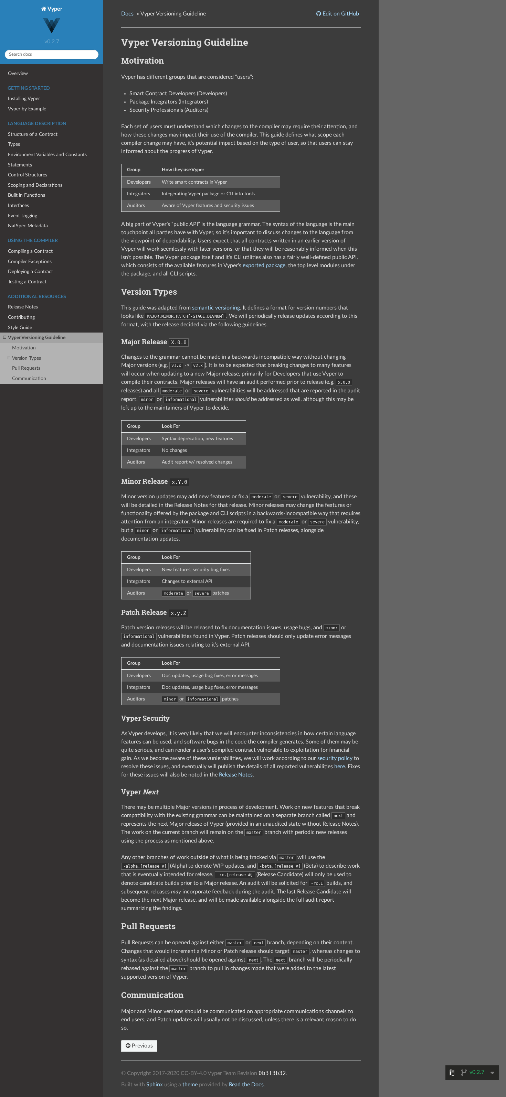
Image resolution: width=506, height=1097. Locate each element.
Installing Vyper (24, 98)
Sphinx (154, 1084)
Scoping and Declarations (35, 185)
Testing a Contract (27, 281)
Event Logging (22, 215)
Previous (141, 1046)
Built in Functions (26, 195)
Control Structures (27, 174)
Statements (20, 164)
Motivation (24, 347)
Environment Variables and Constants (47, 154)
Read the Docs (246, 1084)
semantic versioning (216, 308)
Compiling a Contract (30, 251)
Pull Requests (26, 368)
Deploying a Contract (30, 271)
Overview (18, 73)
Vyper (54, 9)
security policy (334, 758)
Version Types (26, 358)
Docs (127, 14)
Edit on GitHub (340, 14)
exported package (264, 265)
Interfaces (18, 205)
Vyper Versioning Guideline (36, 337)
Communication (29, 378)
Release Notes (23, 306)
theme (190, 1084)
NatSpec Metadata (28, 225)
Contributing (21, 317)
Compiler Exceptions (30, 261)
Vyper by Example (27, 108)
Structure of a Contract (32, 134)
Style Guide (20, 327)
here (339, 766)
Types (14, 144)
